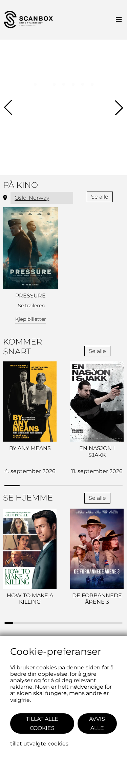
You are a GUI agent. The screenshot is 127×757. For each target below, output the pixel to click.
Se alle (99, 197)
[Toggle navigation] (119, 20)
